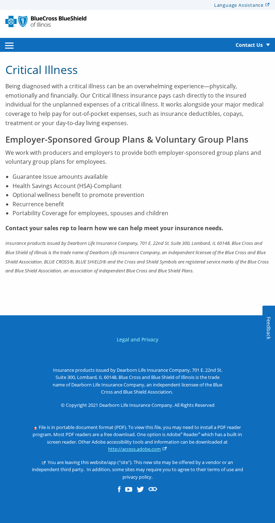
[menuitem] (9, 45)
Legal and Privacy (137, 339)
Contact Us (249, 44)
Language (239, 5)
